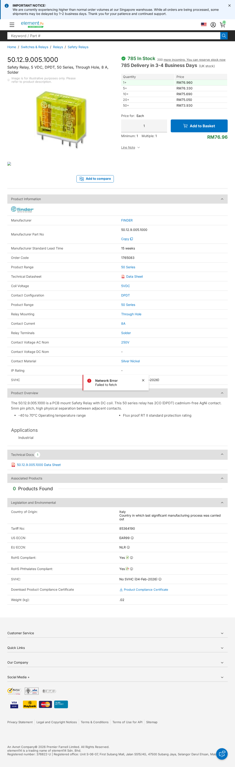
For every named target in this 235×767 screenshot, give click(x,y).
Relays (58, 47)
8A (123, 323)
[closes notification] (229, 5)
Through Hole (131, 314)
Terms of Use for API (127, 722)
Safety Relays (78, 47)
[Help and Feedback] (222, 754)
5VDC (125, 286)
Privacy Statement (20, 722)
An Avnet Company (21, 747)
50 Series (128, 267)
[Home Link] (41, 24)
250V (125, 342)
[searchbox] (113, 35)
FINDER (127, 220)
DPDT (125, 295)
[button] (12, 24)
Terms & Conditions (95, 722)
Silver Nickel (130, 361)
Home (11, 47)
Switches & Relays (34, 47)
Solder (126, 333)
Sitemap (151, 722)
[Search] (224, 35)
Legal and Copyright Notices (56, 722)
